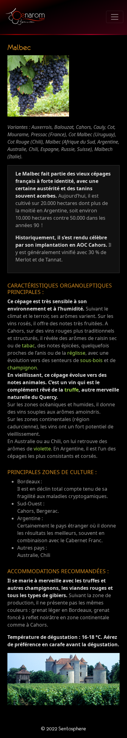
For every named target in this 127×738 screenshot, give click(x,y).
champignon (22, 367)
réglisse (76, 353)
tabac (28, 345)
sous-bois (91, 360)
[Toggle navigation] (114, 17)
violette (42, 448)
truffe (71, 389)
